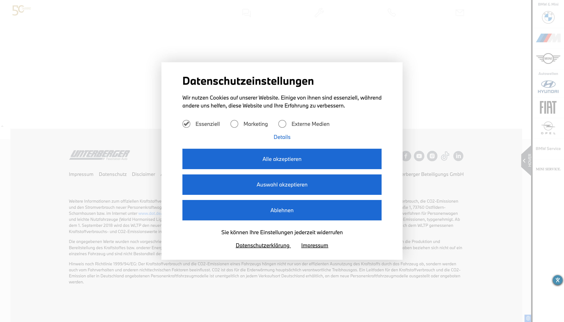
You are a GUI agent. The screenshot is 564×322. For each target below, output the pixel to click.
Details (282, 136)
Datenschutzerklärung (263, 245)
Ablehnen (282, 210)
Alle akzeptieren (282, 158)
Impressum (314, 245)
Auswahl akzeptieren (282, 184)
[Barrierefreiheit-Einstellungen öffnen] (558, 280)
